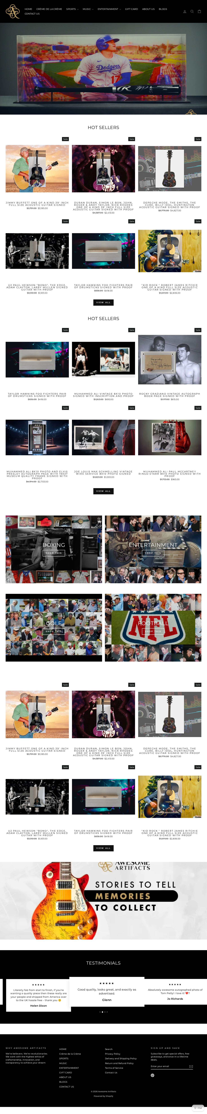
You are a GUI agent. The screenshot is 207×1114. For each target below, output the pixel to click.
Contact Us (111, 1072)
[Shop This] (54, 549)
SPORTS (71, 9)
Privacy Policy (112, 1053)
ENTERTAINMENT (108, 9)
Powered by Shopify (103, 1096)
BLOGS (163, 9)
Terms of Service (114, 1068)
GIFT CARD (131, 9)
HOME (28, 9)
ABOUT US (148, 9)
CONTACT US (32, 13)
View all (103, 302)
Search (109, 1049)
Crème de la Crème (49, 9)
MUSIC (87, 9)
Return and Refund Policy (119, 1063)
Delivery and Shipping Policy (121, 1058)
